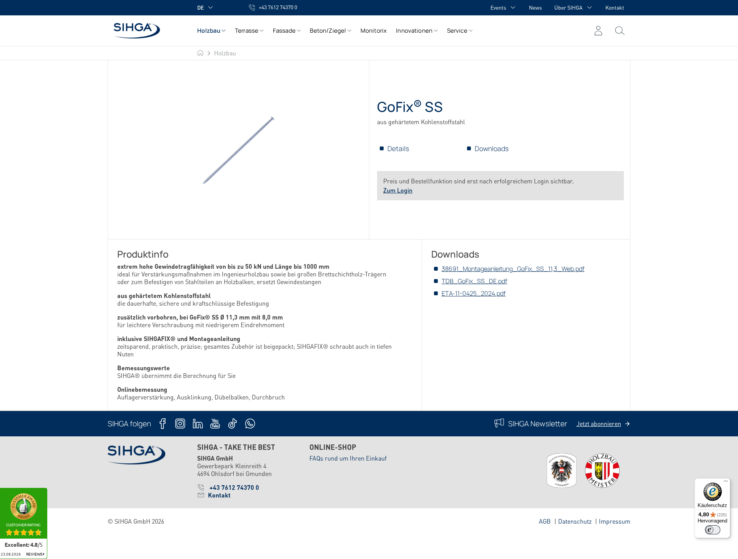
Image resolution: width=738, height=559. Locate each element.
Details (398, 148)
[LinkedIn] (197, 423)
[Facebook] (162, 423)
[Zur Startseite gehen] (145, 30)
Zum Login (397, 190)
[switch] (712, 529)
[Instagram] (180, 423)
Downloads (492, 148)
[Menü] (619, 31)
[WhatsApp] (250, 423)
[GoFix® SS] (238, 150)
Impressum (614, 521)
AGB (545, 521)
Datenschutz (575, 521)
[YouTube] (215, 423)
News (535, 7)
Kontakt (614, 7)
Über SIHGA (568, 7)
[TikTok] (232, 423)
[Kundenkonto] (598, 31)
